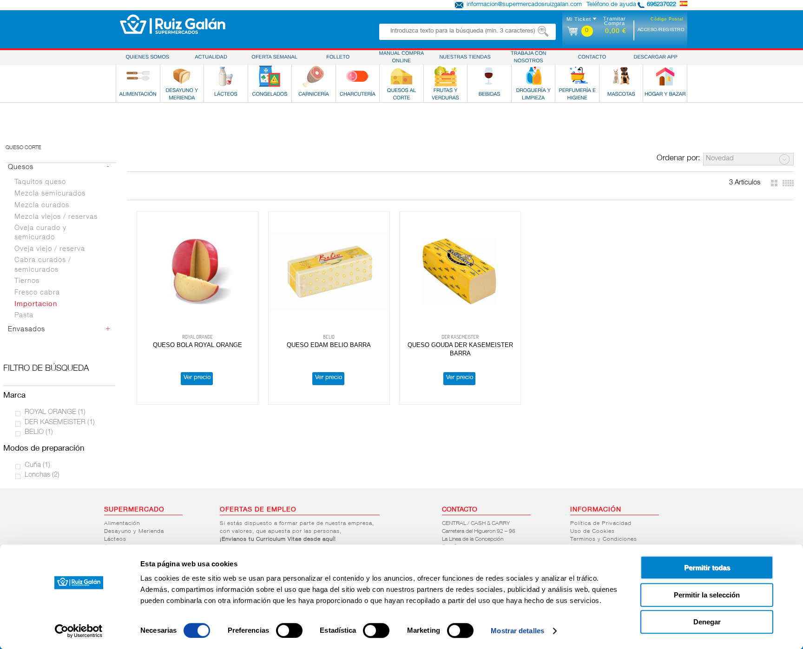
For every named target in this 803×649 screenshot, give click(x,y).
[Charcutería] (357, 76)
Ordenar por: (678, 159)
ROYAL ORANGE (55, 412)
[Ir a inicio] (173, 24)
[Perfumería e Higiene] (577, 76)
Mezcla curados (41, 205)
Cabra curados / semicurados (42, 265)
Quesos (20, 167)
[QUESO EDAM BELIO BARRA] (329, 271)
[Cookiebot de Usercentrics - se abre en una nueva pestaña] (78, 631)
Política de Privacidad (601, 523)
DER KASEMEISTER (60, 422)
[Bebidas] (489, 76)
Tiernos (26, 281)
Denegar (707, 622)
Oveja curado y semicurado (40, 233)
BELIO (39, 432)
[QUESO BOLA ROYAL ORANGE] (197, 271)
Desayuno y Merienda (134, 531)
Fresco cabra (37, 292)
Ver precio (197, 378)
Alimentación (122, 523)
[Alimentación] (138, 76)
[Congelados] (269, 76)
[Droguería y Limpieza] (533, 76)
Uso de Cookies (592, 531)
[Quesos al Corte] (401, 76)
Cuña (37, 465)
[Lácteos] (225, 76)
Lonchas (42, 475)
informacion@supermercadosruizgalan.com (524, 5)
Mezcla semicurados (50, 193)
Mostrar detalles (517, 631)
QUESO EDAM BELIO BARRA (329, 344)
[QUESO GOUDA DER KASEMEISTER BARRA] (460, 271)
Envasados (26, 329)
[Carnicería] (313, 76)
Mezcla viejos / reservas (56, 217)
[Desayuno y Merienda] (181, 76)
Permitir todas (707, 567)
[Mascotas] (621, 76)
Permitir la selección (707, 595)
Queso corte (23, 148)
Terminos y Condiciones (603, 539)
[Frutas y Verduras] (445, 76)
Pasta (23, 315)
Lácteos (115, 539)
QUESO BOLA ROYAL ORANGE (197, 344)
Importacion (35, 304)
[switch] (289, 630)
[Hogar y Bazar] (665, 76)
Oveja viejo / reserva (49, 249)
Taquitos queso (40, 182)
